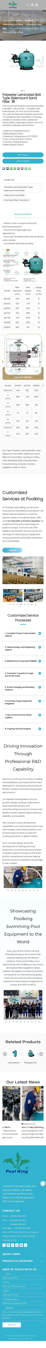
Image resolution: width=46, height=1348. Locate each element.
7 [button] (32, 604)
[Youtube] (17, 1245)
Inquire (24, 155)
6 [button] (28, 604)
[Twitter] (12, 1245)
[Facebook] (4, 1245)
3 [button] (17, 604)
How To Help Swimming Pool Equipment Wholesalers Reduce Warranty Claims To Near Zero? (31, 1127)
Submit (11, 1324)
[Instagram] (21, 1245)
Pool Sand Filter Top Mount (16, 200)
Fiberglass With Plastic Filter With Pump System (31, 1062)
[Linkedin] (8, 1245)
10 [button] (39, 1022)
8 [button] (36, 604)
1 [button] (10, 604)
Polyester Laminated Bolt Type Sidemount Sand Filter (18, 189)
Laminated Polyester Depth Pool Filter (15, 1062)
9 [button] (38, 890)
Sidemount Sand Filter (14, 195)
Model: (7, 179)
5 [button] (25, 604)
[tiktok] (25, 1245)
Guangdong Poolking (15, 507)
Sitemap (29, 1339)
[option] (12, 595)
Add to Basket (23, 161)
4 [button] (21, 604)
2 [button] (14, 604)
